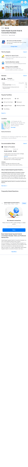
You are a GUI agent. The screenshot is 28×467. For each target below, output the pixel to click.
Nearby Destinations (6, 131)
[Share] (25, 2)
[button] (5, 125)
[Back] (2, 2)
